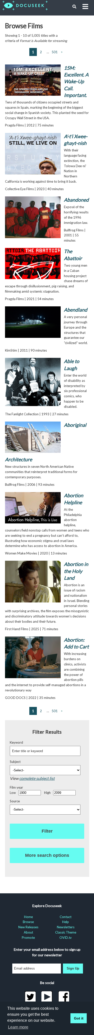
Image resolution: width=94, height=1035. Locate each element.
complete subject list (37, 778)
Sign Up (73, 968)
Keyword (16, 742)
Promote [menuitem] (28, 938)
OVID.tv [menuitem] (65, 938)
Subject (15, 762)
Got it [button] (78, 1018)
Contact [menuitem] (65, 917)
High (47, 793)
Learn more (18, 1027)
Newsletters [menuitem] (65, 927)
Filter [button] (47, 831)
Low (13, 793)
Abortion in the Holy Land (76, 571)
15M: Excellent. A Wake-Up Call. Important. (76, 81)
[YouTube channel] (47, 997)
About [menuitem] (28, 932)
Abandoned (76, 200)
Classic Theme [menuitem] (65, 932)
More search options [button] (47, 855)
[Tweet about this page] (30, 997)
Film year (16, 787)
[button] (74, 7)
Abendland (75, 310)
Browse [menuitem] (28, 922)
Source (15, 801)
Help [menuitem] (65, 922)
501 (55, 52)
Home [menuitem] (28, 917)
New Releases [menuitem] (28, 927)
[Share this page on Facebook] (63, 997)
